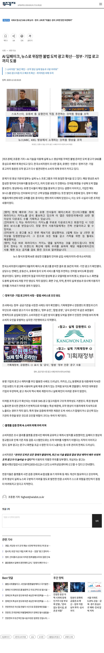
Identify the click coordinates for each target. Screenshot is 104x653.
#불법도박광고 (54, 637)
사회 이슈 (12, 50)
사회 (4, 50)
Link (13, 35)
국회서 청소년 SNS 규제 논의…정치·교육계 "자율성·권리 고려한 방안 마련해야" (37, 20)
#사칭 (41, 637)
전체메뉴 (100, 4)
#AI (32, 637)
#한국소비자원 (20, 637)
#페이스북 (69, 637)
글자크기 (30, 35)
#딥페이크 (6, 637)
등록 (97, 521)
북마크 (5, 35)
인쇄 (21, 35)
